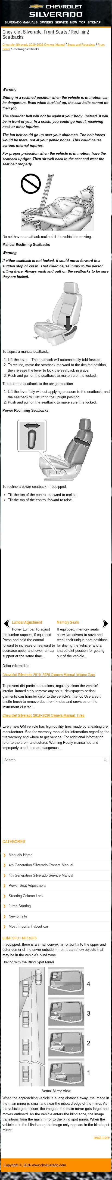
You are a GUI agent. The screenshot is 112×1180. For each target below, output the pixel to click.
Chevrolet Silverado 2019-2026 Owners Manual (33, 44)
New (73, 22)
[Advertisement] (56, 67)
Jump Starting (20, 906)
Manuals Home (20, 855)
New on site (18, 916)
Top (82, 22)
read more (102, 1137)
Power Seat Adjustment (27, 885)
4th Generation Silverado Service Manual (41, 875)
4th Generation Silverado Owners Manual (41, 865)
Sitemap (94, 22)
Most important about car (28, 926)
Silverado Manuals (21, 22)
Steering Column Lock (26, 896)
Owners (46, 22)
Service (61, 22)
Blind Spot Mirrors (19, 938)
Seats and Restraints (81, 44)
